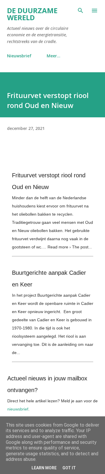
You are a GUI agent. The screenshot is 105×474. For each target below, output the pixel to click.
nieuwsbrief (17, 409)
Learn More (44, 468)
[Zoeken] (80, 10)
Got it (69, 468)
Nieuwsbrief (19, 56)
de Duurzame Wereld (32, 14)
